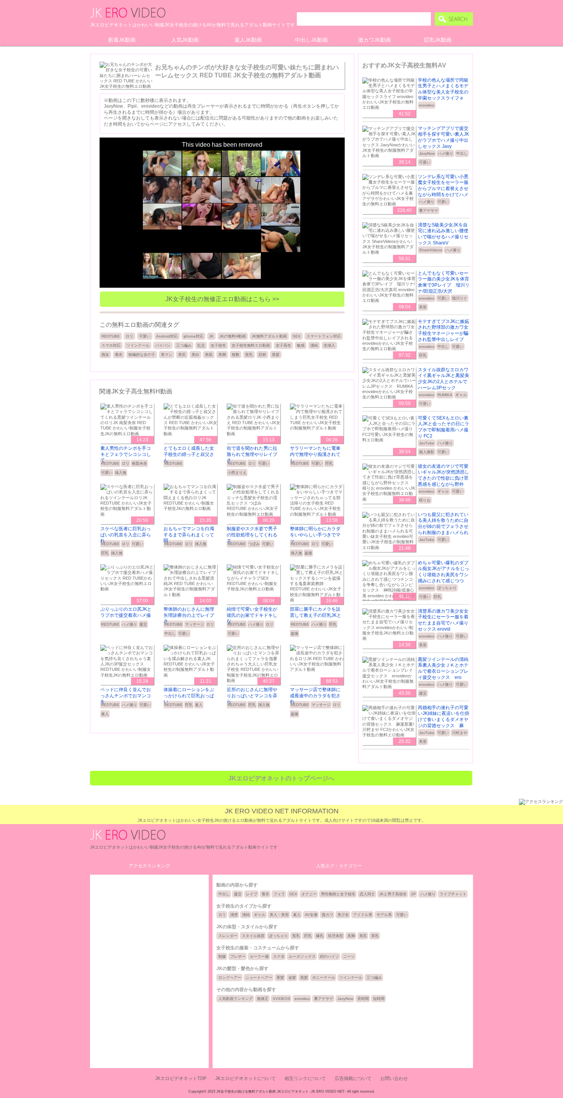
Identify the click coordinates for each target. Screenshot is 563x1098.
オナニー (309, 894)
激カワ (327, 915)
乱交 (201, 345)
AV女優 (311, 915)
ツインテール (137, 345)
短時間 (379, 998)
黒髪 (276, 354)
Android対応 (167, 336)
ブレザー (237, 956)
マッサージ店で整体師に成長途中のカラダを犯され (315, 695)
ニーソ (349, 956)
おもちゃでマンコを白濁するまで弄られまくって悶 (189, 534)
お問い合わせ (394, 1078)
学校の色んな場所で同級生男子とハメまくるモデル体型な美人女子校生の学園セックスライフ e (443, 89)
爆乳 (320, 936)
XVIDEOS (281, 998)
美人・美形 (279, 915)
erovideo (426, 105)
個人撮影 (426, 452)
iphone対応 (193, 336)
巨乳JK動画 (438, 40)
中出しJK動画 (311, 40)
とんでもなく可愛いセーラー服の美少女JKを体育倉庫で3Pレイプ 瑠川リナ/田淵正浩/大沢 (444, 282)
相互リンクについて (305, 1078)
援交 (143, 624)
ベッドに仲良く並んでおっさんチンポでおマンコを (125, 695)
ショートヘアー (258, 977)
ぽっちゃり (447, 588)
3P (413, 894)
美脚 (222, 354)
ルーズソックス (302, 956)
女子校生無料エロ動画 (251, 345)
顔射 (262, 354)
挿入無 (120, 472)
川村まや (459, 733)
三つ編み (183, 345)
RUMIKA (444, 395)
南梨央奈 (139, 463)
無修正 (262, 998)
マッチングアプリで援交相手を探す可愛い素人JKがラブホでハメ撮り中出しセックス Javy (443, 137)
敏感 (300, 345)
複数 (235, 354)
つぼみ (254, 544)
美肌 (209, 354)
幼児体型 (335, 936)
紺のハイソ (329, 956)
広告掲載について (353, 1078)
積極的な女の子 (141, 354)
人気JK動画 (185, 40)
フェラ (279, 894)
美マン (166, 354)
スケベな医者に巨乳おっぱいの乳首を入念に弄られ (125, 534)
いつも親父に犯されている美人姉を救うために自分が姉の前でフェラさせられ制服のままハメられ (443, 523)
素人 (105, 714)
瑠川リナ (459, 298)
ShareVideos (430, 250)
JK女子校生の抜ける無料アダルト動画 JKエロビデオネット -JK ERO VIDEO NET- (281, 1091)
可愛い (145, 336)
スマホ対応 (111, 345)
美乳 (375, 936)
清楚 (234, 915)
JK (211, 336)
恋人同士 (367, 894)
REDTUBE (110, 336)
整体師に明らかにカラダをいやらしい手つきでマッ (315, 534)
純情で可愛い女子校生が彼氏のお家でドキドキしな (252, 615)
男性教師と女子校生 (338, 894)
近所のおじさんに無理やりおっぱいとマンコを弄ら (252, 695)
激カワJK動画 (374, 40)
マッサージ (194, 624)
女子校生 (218, 345)
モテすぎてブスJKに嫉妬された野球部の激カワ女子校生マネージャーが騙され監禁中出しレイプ (443, 330)
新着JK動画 (122, 40)
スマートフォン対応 (323, 336)
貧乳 (249, 354)
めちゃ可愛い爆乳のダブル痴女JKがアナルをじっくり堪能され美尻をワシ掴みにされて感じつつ (443, 571)
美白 (195, 354)
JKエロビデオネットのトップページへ (281, 778)
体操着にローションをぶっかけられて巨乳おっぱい (189, 695)
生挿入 (329, 345)
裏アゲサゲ (428, 210)
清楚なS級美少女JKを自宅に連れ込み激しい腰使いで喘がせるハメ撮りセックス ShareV (443, 234)
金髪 (292, 977)
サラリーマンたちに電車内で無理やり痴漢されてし (315, 454)
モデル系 (384, 915)
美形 (423, 307)
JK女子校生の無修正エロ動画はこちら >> (222, 299)
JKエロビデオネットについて (245, 1078)
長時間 (363, 998)
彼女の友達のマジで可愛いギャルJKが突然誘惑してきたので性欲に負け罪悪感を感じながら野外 (443, 475)
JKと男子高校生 (393, 894)
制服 (222, 956)
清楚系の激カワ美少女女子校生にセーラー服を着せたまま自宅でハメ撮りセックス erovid (443, 620)
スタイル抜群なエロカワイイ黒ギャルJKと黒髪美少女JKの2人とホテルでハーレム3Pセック (443, 378)
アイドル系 (362, 915)
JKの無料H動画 (232, 336)
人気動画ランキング (235, 998)
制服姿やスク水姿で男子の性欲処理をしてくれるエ (252, 534)
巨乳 (329, 463)
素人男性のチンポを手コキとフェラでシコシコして (125, 454)
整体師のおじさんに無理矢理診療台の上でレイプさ (189, 615)
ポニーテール (323, 977)
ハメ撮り (129, 624)
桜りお (424, 500)
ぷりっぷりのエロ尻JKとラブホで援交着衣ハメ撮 (126, 612)
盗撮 (308, 553)
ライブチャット (453, 894)
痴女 (105, 354)
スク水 (279, 956)
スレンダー (227, 936)
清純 (314, 345)
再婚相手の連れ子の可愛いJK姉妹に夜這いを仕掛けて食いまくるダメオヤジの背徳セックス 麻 (443, 716)
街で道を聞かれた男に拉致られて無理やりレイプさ (252, 454)
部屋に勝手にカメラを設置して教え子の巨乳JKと (315, 612)
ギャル (461, 395)
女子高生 (283, 345)
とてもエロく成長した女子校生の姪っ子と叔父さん (189, 454)
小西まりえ (237, 472)
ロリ (129, 336)
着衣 (119, 354)
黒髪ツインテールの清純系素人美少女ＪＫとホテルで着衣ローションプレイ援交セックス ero (443, 668)
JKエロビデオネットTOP (180, 1078)
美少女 (343, 915)
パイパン (162, 345)
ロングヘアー (229, 977)
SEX (297, 336)
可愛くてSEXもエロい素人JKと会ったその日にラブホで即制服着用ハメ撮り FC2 (443, 427)
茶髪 (280, 977)
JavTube (426, 443)
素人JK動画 (248, 40)
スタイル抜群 (253, 936)
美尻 (182, 354)
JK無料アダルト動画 (269, 336)
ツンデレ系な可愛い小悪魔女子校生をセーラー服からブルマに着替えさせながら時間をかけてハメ (443, 185)
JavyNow (427, 153)
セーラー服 (259, 956)
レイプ (251, 894)
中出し (170, 633)
